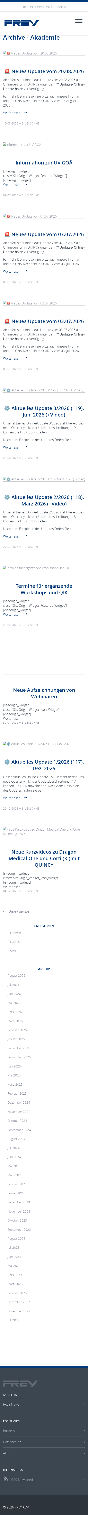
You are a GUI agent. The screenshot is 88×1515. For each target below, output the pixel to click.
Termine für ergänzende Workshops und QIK (44, 589)
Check (12, 951)
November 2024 (19, 1112)
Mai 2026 (14, 1003)
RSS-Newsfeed (22, 1479)
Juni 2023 (14, 1257)
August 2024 (16, 1139)
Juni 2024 (14, 1157)
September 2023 (19, 1229)
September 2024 (19, 1130)
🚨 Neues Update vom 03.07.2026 (44, 321)
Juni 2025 (14, 1066)
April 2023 (15, 1275)
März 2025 (15, 1084)
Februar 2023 (17, 1293)
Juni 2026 (14, 994)
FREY (22, 23)
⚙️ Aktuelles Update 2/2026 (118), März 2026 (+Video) (44, 500)
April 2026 (15, 1012)
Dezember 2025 (19, 1048)
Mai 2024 (14, 1166)
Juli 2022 (14, 1320)
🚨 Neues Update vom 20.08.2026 (44, 71)
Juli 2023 (14, 1247)
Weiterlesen (11, 113)
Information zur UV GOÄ (44, 162)
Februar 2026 (17, 1030)
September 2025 (19, 1057)
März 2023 (15, 1284)
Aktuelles (14, 942)
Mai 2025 (14, 1075)
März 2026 (15, 1021)
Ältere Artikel (19, 912)
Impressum (11, 1430)
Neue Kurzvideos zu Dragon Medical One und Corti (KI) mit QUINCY (44, 858)
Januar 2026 (16, 1039)
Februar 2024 (17, 1184)
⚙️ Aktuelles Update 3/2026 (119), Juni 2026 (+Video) (44, 411)
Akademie (14, 933)
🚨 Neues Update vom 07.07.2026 (44, 234)
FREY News (11, 1404)
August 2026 (16, 975)
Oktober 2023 (17, 1220)
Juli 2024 (14, 1148)
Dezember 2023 (19, 1202)
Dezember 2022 (19, 1302)
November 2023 (19, 1211)
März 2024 (15, 1175)
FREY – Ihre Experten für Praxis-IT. (44, 7)
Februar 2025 (17, 1093)
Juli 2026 (14, 985)
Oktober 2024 (17, 1120)
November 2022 (19, 1311)
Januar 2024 (16, 1193)
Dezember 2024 (19, 1102)
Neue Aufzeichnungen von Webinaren (44, 693)
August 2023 (16, 1238)
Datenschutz (12, 1442)
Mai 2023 (14, 1266)
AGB (6, 1453)
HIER (23, 432)
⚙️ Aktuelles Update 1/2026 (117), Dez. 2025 (44, 765)
